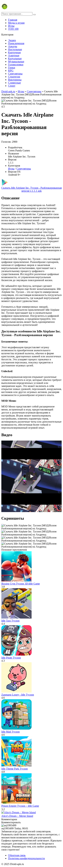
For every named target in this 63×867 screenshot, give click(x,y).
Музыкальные (16, 61)
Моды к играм (16, 22)
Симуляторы (15, 73)
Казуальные (15, 58)
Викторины (15, 79)
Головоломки (15, 64)
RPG (10, 70)
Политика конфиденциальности (26, 858)
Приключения (16, 43)
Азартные (13, 55)
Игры (11, 25)
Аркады (12, 46)
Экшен (12, 40)
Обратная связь (17, 855)
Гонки (11, 67)
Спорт (11, 85)
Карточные (14, 52)
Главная (12, 19)
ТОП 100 (13, 28)
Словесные (14, 82)
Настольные (15, 49)
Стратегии (14, 76)
